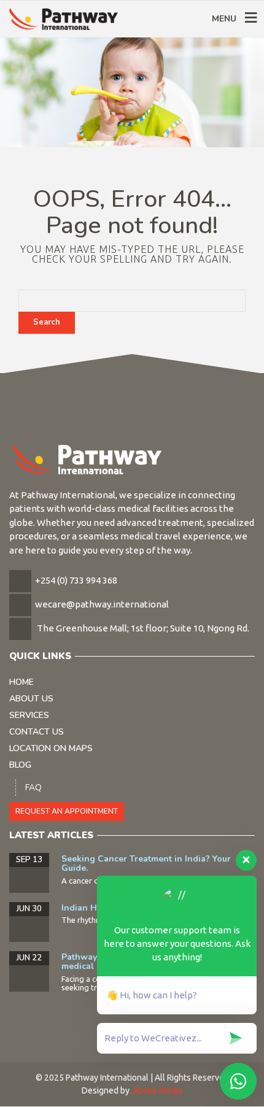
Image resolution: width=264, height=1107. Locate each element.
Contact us (36, 732)
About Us (31, 698)
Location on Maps (51, 748)
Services (29, 715)
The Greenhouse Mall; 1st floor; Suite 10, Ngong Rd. (143, 628)
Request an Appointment (66, 811)
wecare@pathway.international (102, 604)
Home (21, 682)
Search (46, 322)
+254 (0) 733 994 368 (76, 580)
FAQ (33, 787)
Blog (20, 765)
